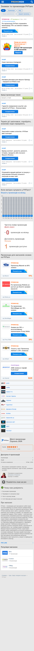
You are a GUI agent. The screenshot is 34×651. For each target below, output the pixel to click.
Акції (19, 10)
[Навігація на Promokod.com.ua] (2, 2)
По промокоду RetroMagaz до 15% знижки (18, 308)
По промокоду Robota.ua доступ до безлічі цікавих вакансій (20, 287)
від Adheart (6, 359)
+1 (31, 34)
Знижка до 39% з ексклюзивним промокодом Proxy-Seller (20, 329)
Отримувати (28, 98)
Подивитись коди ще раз (16, 482)
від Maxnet (6, 276)
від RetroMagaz (7, 318)
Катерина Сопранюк (14, 475)
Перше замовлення (8, 14)
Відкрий (18, 52)
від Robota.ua (6, 297)
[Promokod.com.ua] (17, 2)
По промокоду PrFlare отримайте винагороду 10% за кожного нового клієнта (15, 25)
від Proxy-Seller (7, 339)
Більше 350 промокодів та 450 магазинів (23, 45)
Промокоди (11, 10)
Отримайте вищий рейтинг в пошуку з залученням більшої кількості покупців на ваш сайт (16, 174)
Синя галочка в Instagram (11, 62)
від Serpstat (6, 378)
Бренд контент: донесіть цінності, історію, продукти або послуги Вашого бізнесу (14, 153)
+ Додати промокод (23, 14)
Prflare (4, 543)
